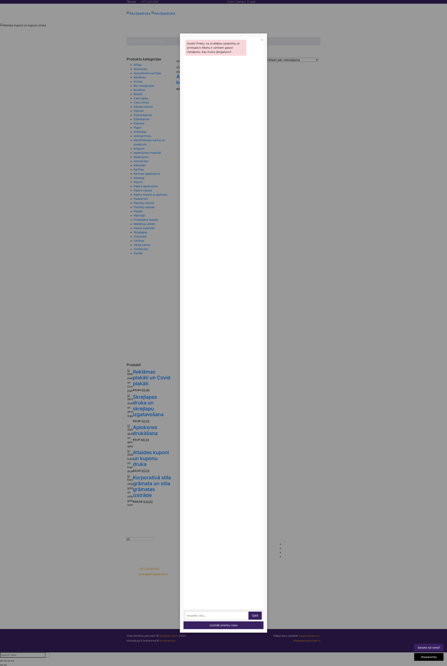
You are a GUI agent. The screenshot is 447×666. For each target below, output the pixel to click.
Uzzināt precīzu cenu (223, 625)
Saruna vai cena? (429, 647)
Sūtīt (255, 615)
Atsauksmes (429, 657)
